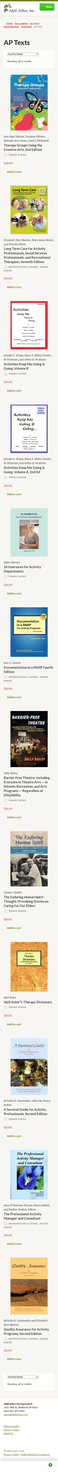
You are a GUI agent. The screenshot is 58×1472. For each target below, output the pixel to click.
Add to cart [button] (14, 171)
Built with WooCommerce (35, 1454)
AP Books (26, 27)
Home (9, 23)
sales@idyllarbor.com (16, 1414)
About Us (8, 1433)
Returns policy (12, 1426)
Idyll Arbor (21, 23)
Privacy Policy (11, 1430)
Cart (45, 1463)
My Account (9, 1466)
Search (29, 1466)
